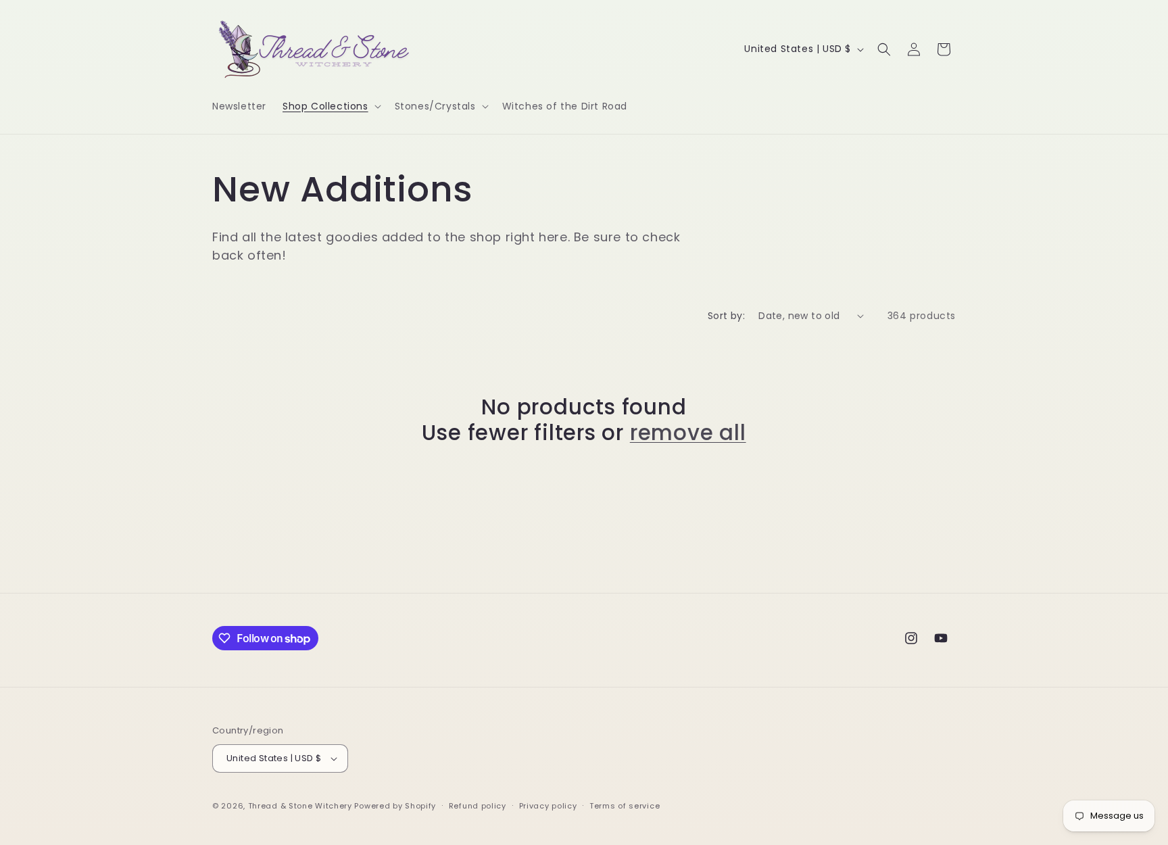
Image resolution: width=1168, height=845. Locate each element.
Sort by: (726, 315)
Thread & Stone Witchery (300, 805)
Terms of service (624, 805)
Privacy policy (548, 805)
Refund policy (477, 805)
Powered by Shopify (395, 805)
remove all (688, 432)
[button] (330, 106)
